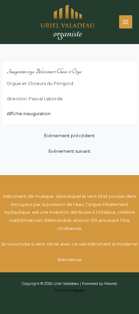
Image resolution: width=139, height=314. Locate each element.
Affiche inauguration (29, 113)
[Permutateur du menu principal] (125, 21)
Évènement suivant (69, 151)
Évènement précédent (69, 135)
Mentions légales (70, 290)
